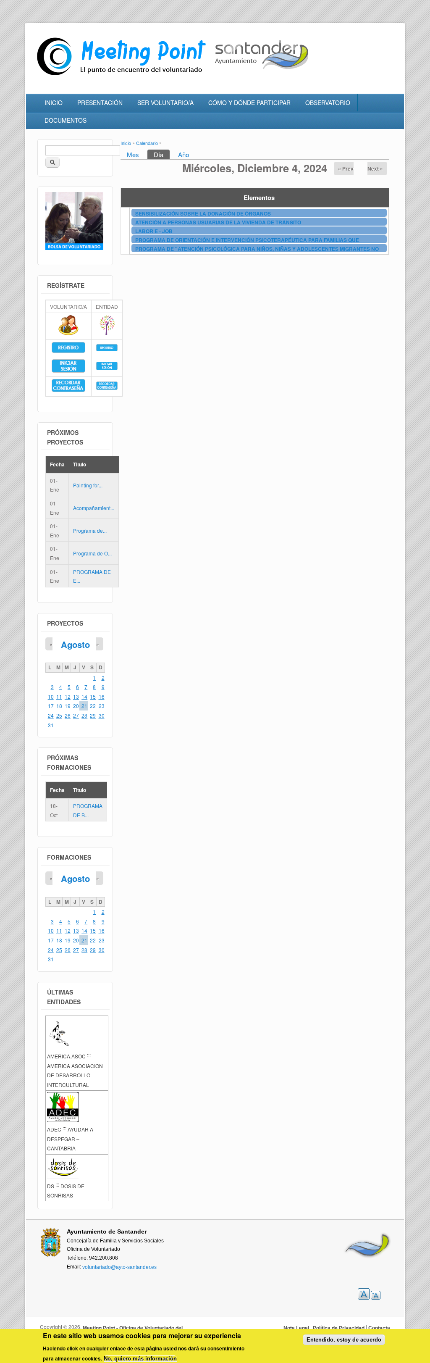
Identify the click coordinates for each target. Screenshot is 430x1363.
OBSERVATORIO (327, 102)
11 (59, 696)
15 (93, 696)
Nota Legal (296, 1327)
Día (162, 154)
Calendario (147, 142)
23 (102, 706)
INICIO (54, 102)
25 (59, 715)
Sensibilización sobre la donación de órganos (203, 213)
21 (84, 706)
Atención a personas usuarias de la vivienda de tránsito (218, 222)
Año (183, 154)
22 (93, 706)
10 (51, 696)
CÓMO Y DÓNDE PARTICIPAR (249, 102)
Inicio (126, 142)
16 (102, 696)
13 (76, 696)
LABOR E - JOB (154, 231)
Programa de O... (92, 553)
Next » (375, 168)
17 (51, 706)
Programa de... (90, 530)
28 (84, 715)
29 (93, 715)
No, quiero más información (140, 1358)
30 (102, 715)
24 (51, 715)
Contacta (379, 1327)
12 (68, 696)
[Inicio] (123, 75)
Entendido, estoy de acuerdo (344, 1340)
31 (51, 725)
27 (76, 715)
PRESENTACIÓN (100, 102)
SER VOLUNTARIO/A (165, 102)
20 (76, 706)
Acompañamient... (93, 507)
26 (68, 715)
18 (59, 706)
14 (84, 696)
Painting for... (87, 485)
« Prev (346, 168)
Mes (133, 154)
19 (68, 706)
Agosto (75, 644)
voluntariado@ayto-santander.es (119, 1267)
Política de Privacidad (338, 1327)
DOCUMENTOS (66, 120)
